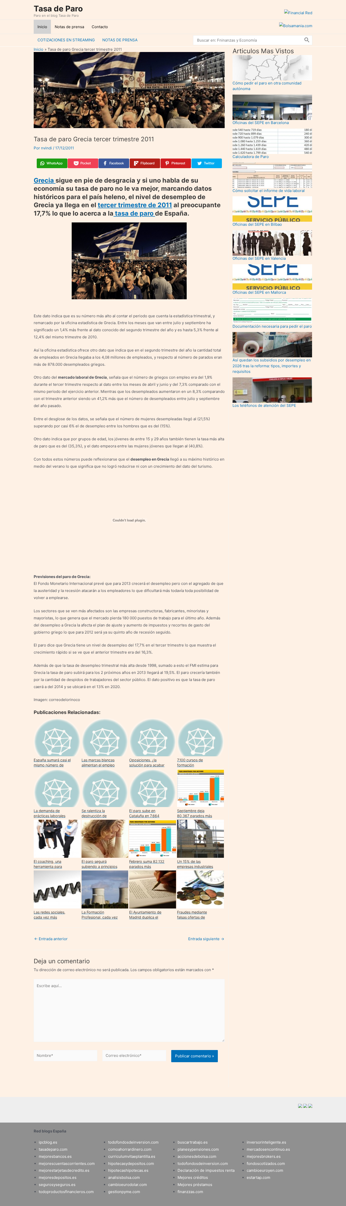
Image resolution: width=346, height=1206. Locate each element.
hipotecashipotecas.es (128, 1170)
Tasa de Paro (58, 8)
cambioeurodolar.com (127, 1184)
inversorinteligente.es (266, 1142)
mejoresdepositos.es (57, 1177)
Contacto (100, 26)
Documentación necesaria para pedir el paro (272, 326)
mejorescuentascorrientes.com (67, 1163)
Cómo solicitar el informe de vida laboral (269, 190)
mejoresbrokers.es (264, 1156)
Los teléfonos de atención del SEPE (264, 405)
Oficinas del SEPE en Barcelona (261, 122)
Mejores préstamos (195, 1184)
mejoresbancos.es (55, 1156)
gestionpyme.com (124, 1191)
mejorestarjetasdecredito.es (64, 1170)
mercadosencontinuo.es (268, 1149)
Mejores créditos (193, 1177)
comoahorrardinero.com (129, 1149)
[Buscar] (307, 40)
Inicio (42, 26)
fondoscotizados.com (266, 1163)
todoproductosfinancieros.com (66, 1191)
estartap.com (258, 1177)
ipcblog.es (48, 1142)
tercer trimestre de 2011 (135, 205)
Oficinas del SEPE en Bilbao (257, 224)
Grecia (44, 180)
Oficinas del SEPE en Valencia (259, 258)
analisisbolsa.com (124, 1177)
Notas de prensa (69, 26)
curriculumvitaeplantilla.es (131, 1156)
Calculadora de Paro (251, 156)
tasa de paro (134, 213)
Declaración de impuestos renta (206, 1170)
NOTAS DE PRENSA (120, 40)
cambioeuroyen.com (265, 1170)
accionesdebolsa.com (197, 1156)
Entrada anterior (51, 939)
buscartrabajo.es (193, 1142)
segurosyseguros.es (57, 1184)
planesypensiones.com (198, 1149)
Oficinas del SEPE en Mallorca (259, 292)
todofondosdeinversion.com (133, 1142)
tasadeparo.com (53, 1149)
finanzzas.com (190, 1191)
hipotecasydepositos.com (131, 1163)
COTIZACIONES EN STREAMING (66, 40)
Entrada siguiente (206, 939)
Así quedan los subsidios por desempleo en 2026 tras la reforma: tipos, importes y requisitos (272, 366)
